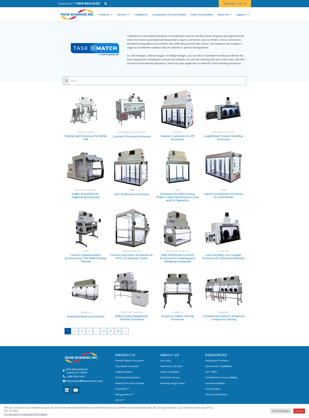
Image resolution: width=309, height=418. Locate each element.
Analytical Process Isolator (130, 383)
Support (241, 14)
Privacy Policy (212, 388)
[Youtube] (76, 390)
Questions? (79, 3)
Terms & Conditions (216, 394)
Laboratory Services (171, 366)
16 (118, 331)
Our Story (165, 360)
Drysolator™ (122, 388)
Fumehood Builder (215, 383)
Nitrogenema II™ (124, 394)
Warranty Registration (172, 383)
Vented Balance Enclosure (129, 360)
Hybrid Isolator (123, 371)
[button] (105, 3)
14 (103, 331)
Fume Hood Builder (202, 14)
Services (122, 14)
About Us (223, 14)
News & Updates (169, 371)
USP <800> (211, 371)
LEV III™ (119, 400)
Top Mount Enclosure (127, 366)
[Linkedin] (67, 390)
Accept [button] (299, 411)
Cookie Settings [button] (280, 411)
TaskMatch (140, 14)
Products (104, 14)
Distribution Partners (217, 360)
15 (111, 331)
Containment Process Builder (169, 14)
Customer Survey (169, 377)
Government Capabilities (218, 366)
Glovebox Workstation (127, 377)
